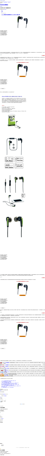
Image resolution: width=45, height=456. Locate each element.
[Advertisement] (22, 46)
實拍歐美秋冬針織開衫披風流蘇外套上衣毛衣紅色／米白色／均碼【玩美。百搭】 (10, 384)
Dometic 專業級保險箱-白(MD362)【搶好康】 (6, 381)
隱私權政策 (26, 447)
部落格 (2, 11)
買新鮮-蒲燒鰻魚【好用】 (4, 386)
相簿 (1, 10)
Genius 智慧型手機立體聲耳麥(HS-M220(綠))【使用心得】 (10, 14)
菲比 (0, 390)
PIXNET (18, 447)
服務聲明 (28, 447)
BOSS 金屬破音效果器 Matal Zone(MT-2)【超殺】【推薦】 (7, 387)
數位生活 (5, 9)
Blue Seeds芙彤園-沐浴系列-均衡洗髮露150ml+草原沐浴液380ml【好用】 (9, 383)
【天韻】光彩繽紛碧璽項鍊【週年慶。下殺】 (6, 382)
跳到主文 (1, 6)
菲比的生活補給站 (4, 4)
